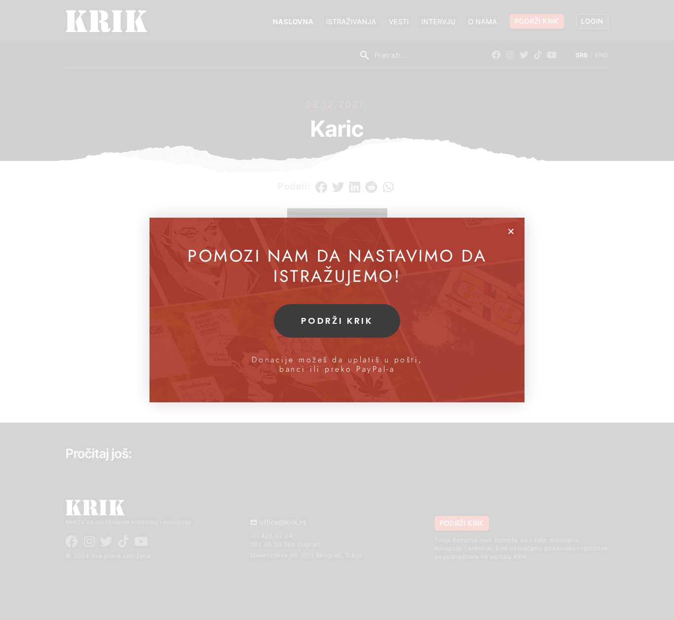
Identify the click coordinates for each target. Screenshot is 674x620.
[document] (337, 310)
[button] (511, 231)
